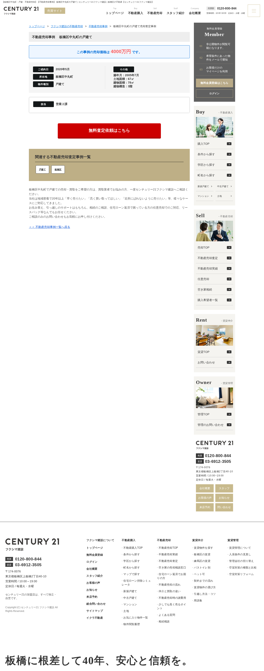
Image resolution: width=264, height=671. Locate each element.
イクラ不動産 (94, 617)
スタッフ (224, 488)
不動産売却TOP (168, 547)
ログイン (214, 93)
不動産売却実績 (208, 268)
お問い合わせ (206, 362)
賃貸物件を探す (203, 547)
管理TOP (203, 414)
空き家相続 (205, 289)
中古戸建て (223, 186)
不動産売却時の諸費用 (172, 597)
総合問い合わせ (96, 603)
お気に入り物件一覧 (135, 617)
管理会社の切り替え (241, 560)
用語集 (198, 600)
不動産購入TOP (133, 547)
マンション (203, 196)
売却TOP (203, 247)
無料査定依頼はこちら (109, 130)
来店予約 (204, 507)
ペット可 (199, 574)
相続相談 (164, 621)
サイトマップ (94, 610)
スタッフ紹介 (94, 575)
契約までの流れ (203, 580)
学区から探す (206, 164)
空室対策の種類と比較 (243, 567)
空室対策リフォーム (241, 574)
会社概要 (204, 488)
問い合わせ (224, 507)
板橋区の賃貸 (202, 554)
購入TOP (203, 143)
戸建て (42, 169)
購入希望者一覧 (208, 300)
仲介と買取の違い (169, 591)
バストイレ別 (202, 567)
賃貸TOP (203, 352)
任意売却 (203, 279)
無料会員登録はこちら (214, 82)
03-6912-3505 (218, 461)
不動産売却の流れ (169, 584)
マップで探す (131, 574)
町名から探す (206, 175)
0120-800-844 (227, 8)
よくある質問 (167, 614)
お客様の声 (205, 497)
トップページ (94, 547)
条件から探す (206, 154)
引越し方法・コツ (205, 593)
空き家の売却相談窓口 (172, 567)
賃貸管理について (240, 547)
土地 (219, 196)
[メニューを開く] (254, 11)
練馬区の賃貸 (202, 560)
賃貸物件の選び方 (205, 587)
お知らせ (224, 497)
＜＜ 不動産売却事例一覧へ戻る (49, 227)
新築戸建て (203, 186)
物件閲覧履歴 (131, 624)
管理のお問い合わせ (211, 424)
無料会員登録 (94, 554)
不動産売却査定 (208, 258)
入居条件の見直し (240, 554)
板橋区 (58, 169)
